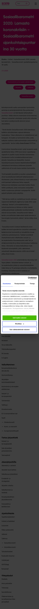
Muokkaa (18, 324)
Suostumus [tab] (7, 283)
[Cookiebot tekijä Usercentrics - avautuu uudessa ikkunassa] (28, 278)
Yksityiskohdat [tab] (19, 283)
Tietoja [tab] (32, 283)
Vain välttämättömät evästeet (20, 329)
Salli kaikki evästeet (19, 318)
